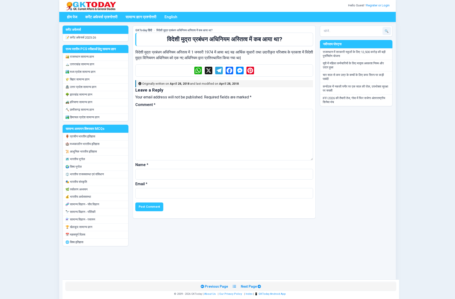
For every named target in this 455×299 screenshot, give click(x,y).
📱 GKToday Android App (271, 293)
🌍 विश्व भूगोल (73, 166)
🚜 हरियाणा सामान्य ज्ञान (78, 102)
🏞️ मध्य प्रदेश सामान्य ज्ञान (80, 72)
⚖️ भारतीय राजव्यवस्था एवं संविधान (84, 174)
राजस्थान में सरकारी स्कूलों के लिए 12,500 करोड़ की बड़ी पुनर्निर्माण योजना (354, 54)
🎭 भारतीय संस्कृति (76, 182)
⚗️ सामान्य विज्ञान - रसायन (80, 219)
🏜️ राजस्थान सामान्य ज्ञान (79, 56)
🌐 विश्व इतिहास (74, 242)
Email (141, 184)
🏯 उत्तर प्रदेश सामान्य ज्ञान (80, 87)
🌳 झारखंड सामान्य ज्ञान (78, 94)
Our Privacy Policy (230, 293)
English (170, 17)
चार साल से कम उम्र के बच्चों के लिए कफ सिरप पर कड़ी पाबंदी (353, 77)
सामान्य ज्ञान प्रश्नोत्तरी (141, 17)
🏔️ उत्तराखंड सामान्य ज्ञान (79, 64)
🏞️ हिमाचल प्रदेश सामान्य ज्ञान (82, 117)
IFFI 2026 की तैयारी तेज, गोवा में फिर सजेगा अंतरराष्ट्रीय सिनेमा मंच (354, 100)
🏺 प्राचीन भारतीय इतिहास (80, 136)
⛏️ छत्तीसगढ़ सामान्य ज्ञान (79, 109)
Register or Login (378, 5)
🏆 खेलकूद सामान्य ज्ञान (78, 227)
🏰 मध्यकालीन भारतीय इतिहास (82, 144)
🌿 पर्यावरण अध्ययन (76, 189)
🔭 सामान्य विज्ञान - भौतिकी (80, 212)
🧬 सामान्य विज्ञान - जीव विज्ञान (82, 204)
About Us (210, 293)
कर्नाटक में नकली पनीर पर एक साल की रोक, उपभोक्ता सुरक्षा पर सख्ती (355, 88)
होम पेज (72, 17)
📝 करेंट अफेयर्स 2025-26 (80, 37)
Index (249, 293)
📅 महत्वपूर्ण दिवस (75, 234)
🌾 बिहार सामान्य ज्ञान (77, 79)
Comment (145, 104)
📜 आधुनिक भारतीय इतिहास (81, 151)
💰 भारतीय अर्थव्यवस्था (78, 196)
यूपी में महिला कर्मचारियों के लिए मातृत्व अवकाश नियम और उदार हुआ (353, 65)
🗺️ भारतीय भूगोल (75, 159)
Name (141, 165)
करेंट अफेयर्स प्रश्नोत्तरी (101, 17)
